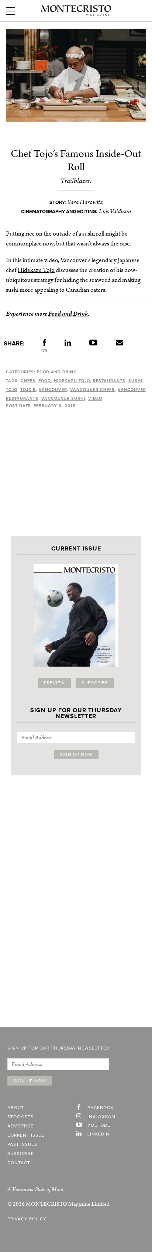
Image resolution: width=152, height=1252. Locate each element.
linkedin (98, 1134)
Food (44, 381)
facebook (100, 1108)
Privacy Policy (26, 1219)
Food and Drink (68, 313)
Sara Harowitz (85, 202)
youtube (98, 1125)
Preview (54, 683)
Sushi (135, 381)
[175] (44, 344)
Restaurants (109, 381)
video (95, 398)
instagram (101, 1117)
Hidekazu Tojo (36, 270)
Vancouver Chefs (92, 389)
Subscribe (95, 683)
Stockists (20, 1117)
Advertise (20, 1126)
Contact (18, 1163)
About (15, 1108)
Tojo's (28, 389)
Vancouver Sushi (63, 398)
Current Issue (26, 1135)
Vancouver (53, 389)
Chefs (28, 381)
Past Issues (22, 1144)
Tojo (11, 389)
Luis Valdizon (115, 211)
